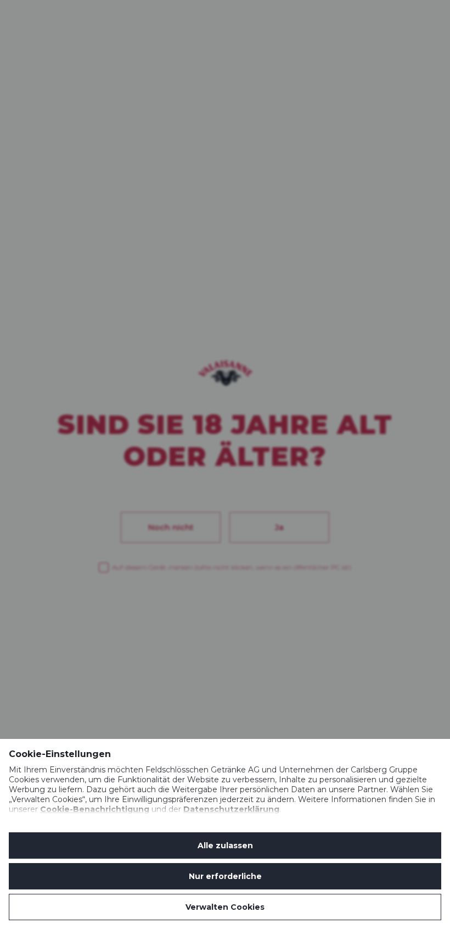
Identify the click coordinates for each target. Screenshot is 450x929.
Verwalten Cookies (225, 907)
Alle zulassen (225, 845)
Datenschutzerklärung (231, 809)
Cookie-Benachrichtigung (94, 809)
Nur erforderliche (225, 876)
